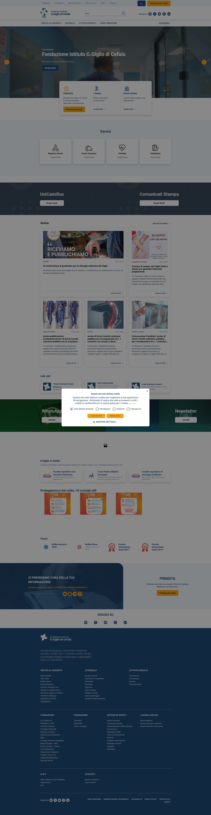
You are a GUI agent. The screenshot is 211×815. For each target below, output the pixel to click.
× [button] (147, 391)
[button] (105, 422)
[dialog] (105, 407)
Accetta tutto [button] (96, 416)
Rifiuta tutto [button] (115, 416)
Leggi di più (132, 403)
